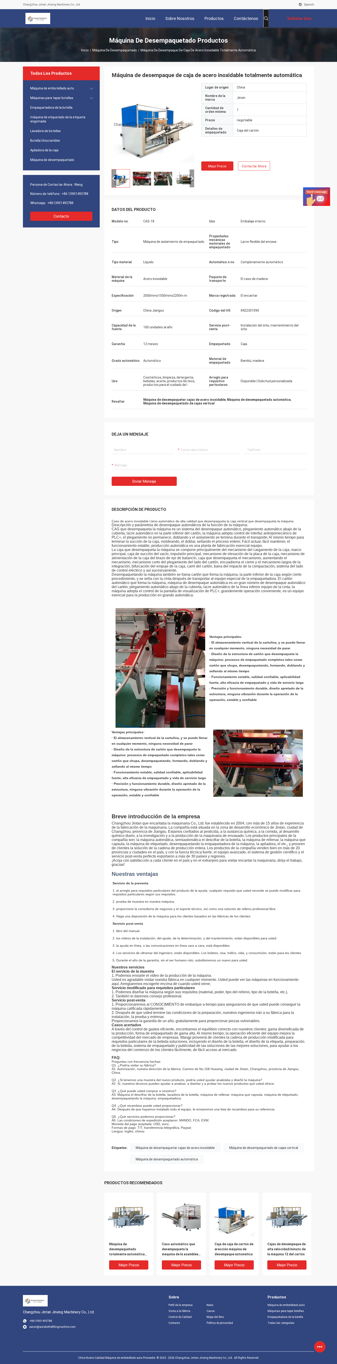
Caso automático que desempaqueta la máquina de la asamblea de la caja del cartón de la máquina (181, 1249)
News (210, 1305)
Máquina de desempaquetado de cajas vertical (263, 1148)
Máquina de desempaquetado (114, 50)
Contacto (61, 216)
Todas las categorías (281, 1323)
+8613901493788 (60, 203)
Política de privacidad (220, 1323)
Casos (211, 1311)
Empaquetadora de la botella (51, 107)
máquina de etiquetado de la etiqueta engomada (57, 119)
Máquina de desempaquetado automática (167, 1159)
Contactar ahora (254, 166)
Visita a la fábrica (179, 1311)
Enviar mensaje (144, 481)
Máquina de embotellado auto (52, 88)
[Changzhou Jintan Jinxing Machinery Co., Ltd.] (37, 18)
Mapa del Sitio (215, 1317)
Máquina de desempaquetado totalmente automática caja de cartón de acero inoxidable (127, 1249)
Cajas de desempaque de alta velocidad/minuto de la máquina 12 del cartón (286, 1249)
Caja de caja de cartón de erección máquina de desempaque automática (234, 1249)
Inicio (85, 50)
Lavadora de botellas (45, 131)
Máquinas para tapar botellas (51, 98)
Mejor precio (217, 166)
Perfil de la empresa (180, 1305)
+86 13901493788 (75, 194)
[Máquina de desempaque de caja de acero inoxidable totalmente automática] (153, 124)
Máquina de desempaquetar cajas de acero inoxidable (175, 1148)
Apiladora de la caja (44, 150)
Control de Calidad (180, 1317)
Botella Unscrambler (45, 140)
